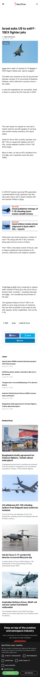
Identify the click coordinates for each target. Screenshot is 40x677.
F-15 (20, 289)
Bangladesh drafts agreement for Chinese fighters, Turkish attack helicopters (18, 458)
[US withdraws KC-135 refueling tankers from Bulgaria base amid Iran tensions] (20, 488)
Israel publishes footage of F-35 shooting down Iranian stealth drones (25, 211)
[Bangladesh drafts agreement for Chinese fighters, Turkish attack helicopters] (20, 438)
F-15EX (5, 323)
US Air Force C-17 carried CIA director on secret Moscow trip (17, 556)
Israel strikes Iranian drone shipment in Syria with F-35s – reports (25, 226)
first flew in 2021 (9, 287)
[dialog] (20, 659)
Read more (13, 652)
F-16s (6, 155)
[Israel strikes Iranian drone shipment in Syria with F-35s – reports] (6, 225)
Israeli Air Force (24, 323)
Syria (21, 199)
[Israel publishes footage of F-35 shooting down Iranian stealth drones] (6, 210)
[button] (3, 4)
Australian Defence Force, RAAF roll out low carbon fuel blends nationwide (19, 604)
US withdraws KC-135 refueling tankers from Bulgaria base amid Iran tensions (20, 507)
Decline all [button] (29, 673)
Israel (4, 68)
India (7, 294)
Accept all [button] (10, 673)
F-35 (17, 194)
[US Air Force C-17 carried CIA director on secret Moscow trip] (20, 537)
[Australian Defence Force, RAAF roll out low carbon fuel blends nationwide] (20, 585)
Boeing (32, 68)
